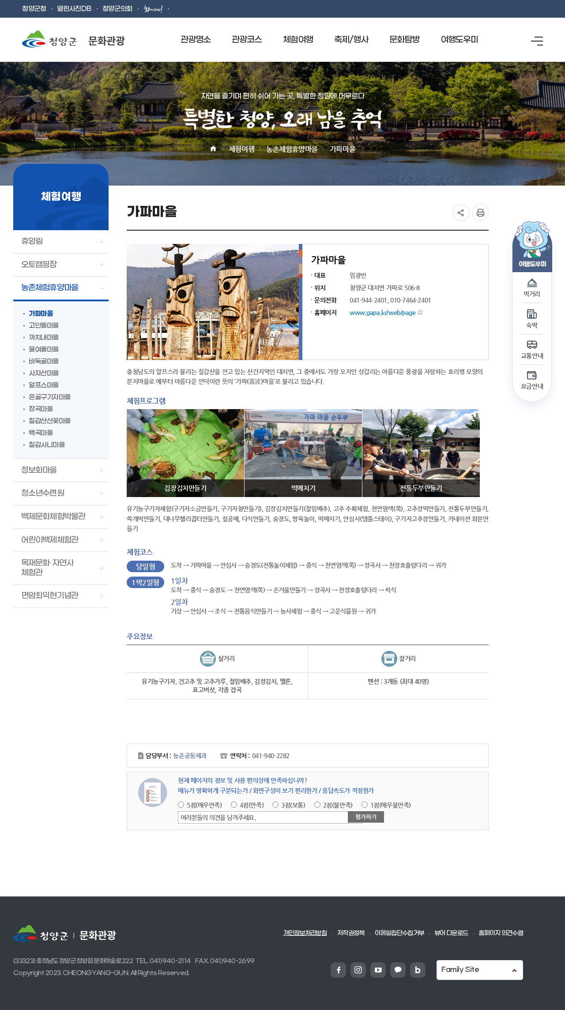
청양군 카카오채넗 (398, 970)
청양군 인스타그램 (358, 970)
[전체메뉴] (537, 41)
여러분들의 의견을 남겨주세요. (218, 817)
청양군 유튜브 (378, 970)
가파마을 (342, 149)
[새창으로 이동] (154, 9)
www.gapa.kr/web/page (383, 312)
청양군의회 (117, 9)
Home (213, 148)
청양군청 (34, 9)
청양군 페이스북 (338, 970)
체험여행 (241, 149)
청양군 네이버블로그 (418, 970)
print (480, 212)
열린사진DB (74, 9)
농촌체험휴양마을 (292, 149)
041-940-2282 (271, 755)
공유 (461, 212)
